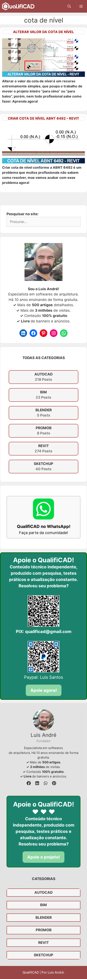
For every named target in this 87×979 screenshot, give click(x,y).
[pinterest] (54, 783)
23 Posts (43, 395)
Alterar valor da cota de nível (43, 32)
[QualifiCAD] (18, 6)
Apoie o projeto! (43, 857)
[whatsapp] (46, 783)
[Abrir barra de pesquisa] (69, 6)
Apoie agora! (43, 690)
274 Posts (43, 448)
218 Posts (43, 377)
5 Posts (43, 413)
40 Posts (43, 466)
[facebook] (29, 783)
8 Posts (44, 430)
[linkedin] (37, 783)
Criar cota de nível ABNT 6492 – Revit (43, 118)
